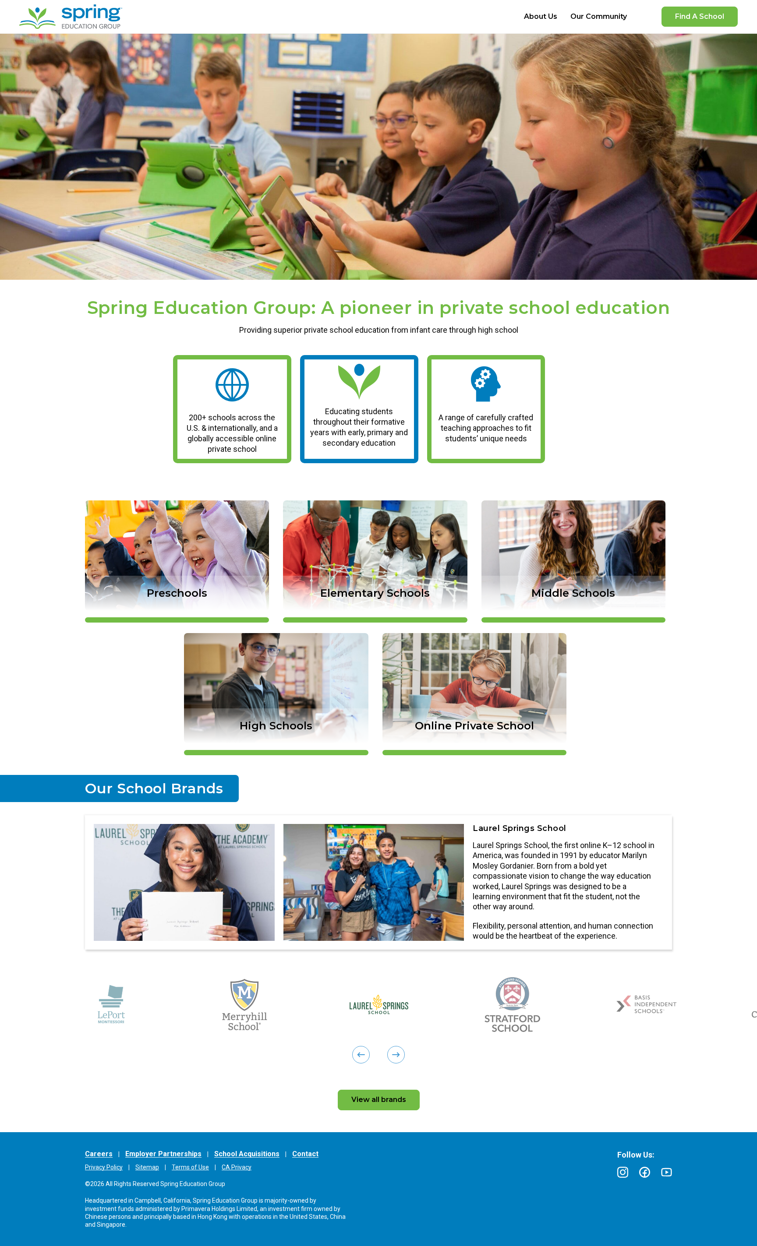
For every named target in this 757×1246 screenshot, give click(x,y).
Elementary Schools (375, 593)
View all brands (378, 1099)
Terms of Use (190, 1167)
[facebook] (644, 1172)
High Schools (276, 725)
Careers (99, 1154)
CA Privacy (236, 1167)
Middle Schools (573, 593)
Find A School (699, 16)
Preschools (177, 593)
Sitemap (147, 1167)
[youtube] (666, 1172)
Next (89, 882)
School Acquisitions (246, 1154)
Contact (305, 1154)
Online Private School (474, 725)
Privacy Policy (104, 1167)
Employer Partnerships (163, 1154)
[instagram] (622, 1172)
